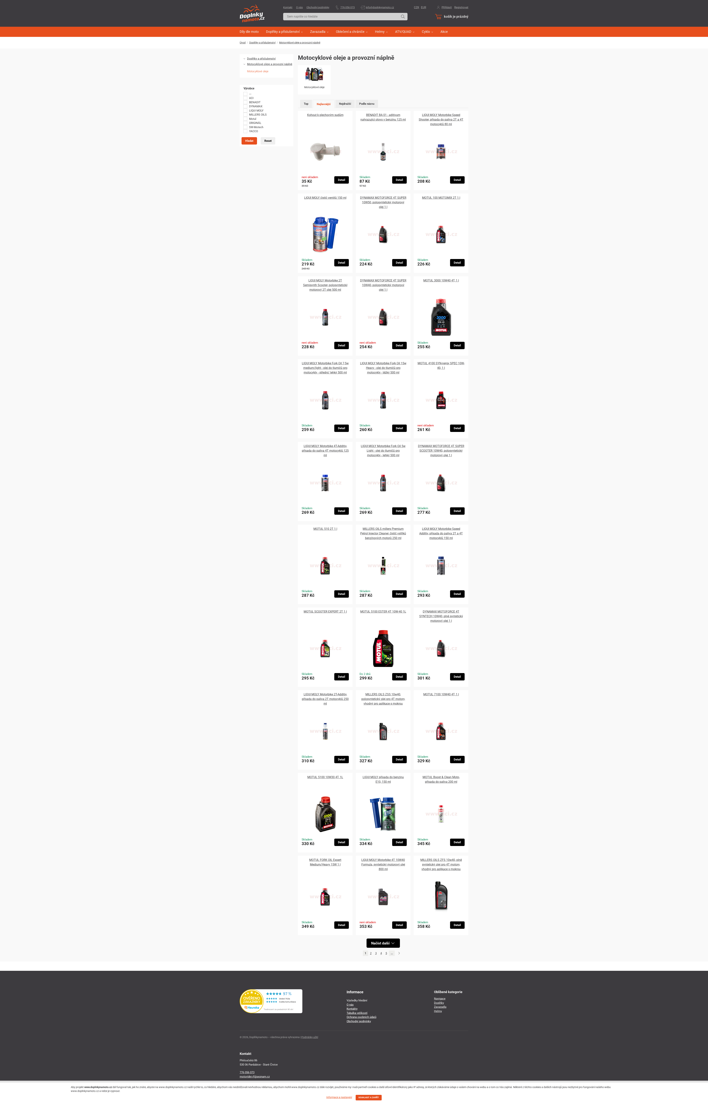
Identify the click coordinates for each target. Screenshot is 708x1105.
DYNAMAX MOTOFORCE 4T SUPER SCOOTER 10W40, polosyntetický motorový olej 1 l (441, 450)
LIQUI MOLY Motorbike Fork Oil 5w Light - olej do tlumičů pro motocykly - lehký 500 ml (383, 450)
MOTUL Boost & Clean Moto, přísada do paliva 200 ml (441, 779)
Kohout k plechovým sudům (325, 115)
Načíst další (381, 943)
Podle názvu (366, 103)
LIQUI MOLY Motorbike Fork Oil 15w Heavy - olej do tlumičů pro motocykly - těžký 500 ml (383, 368)
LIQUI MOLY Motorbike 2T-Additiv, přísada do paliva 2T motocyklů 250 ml (325, 699)
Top (306, 103)
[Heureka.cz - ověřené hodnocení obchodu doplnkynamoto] (271, 1012)
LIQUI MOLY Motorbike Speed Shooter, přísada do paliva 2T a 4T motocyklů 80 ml (441, 119)
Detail (341, 180)
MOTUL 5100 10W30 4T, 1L (325, 777)
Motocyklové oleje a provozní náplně (299, 42)
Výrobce (249, 88)
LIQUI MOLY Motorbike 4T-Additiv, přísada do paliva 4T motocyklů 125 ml (325, 450)
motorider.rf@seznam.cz (255, 1076)
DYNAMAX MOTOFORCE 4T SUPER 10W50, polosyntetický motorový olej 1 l (383, 202)
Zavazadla (440, 1007)
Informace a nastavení (339, 1097)
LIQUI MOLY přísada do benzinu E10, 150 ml (383, 779)
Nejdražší (345, 103)
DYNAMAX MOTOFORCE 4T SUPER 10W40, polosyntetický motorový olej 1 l (383, 285)
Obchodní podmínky (317, 7)
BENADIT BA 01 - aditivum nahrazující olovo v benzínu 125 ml (383, 117)
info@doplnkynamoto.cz (380, 7)
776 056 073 (347, 7)
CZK (416, 7)
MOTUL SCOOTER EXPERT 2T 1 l (325, 611)
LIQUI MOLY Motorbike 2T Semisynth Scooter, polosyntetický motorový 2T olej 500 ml (325, 285)
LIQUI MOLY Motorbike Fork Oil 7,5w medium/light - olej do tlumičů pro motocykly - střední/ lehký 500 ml (325, 368)
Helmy (438, 1011)
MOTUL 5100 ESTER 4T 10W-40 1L (383, 611)
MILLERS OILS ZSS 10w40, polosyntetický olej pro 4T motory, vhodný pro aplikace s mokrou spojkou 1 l (383, 699)
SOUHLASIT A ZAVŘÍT (368, 1097)
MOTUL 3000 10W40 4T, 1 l (441, 280)
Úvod (243, 42)
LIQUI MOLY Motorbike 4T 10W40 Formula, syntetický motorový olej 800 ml (383, 864)
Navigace (439, 998)
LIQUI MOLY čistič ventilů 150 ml (325, 197)
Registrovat (461, 7)
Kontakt (287, 7)
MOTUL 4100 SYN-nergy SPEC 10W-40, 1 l (441, 366)
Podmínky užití (309, 1037)
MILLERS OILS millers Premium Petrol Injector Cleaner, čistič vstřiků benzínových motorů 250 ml (383, 533)
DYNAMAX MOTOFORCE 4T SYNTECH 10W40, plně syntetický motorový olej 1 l (441, 616)
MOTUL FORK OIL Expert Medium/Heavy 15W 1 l (325, 862)
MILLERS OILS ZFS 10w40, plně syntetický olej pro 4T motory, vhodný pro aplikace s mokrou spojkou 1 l (441, 864)
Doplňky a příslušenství (262, 42)
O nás (299, 7)
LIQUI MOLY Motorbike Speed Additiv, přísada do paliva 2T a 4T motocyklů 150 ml (441, 533)
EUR (423, 7)
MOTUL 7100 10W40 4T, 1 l (441, 694)
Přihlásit (447, 7)
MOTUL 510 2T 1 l (325, 529)
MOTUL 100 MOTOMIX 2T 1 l (441, 197)
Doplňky (439, 1003)
